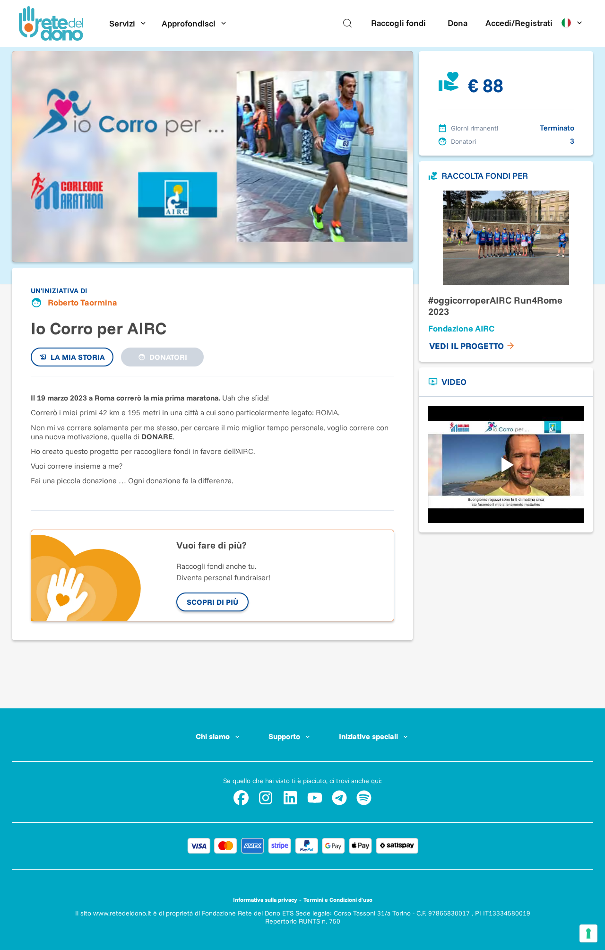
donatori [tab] (168, 357)
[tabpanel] (212, 438)
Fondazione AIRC (461, 328)
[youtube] (314, 797)
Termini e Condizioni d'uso (337, 899)
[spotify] (363, 797)
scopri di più (212, 602)
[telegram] (339, 797)
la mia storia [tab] (78, 357)
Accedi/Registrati (519, 22)
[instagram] (265, 797)
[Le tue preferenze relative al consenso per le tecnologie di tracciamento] (588, 933)
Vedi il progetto (466, 345)
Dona (457, 22)
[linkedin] (290, 797)
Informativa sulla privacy (265, 899)
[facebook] (241, 797)
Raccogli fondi (398, 22)
